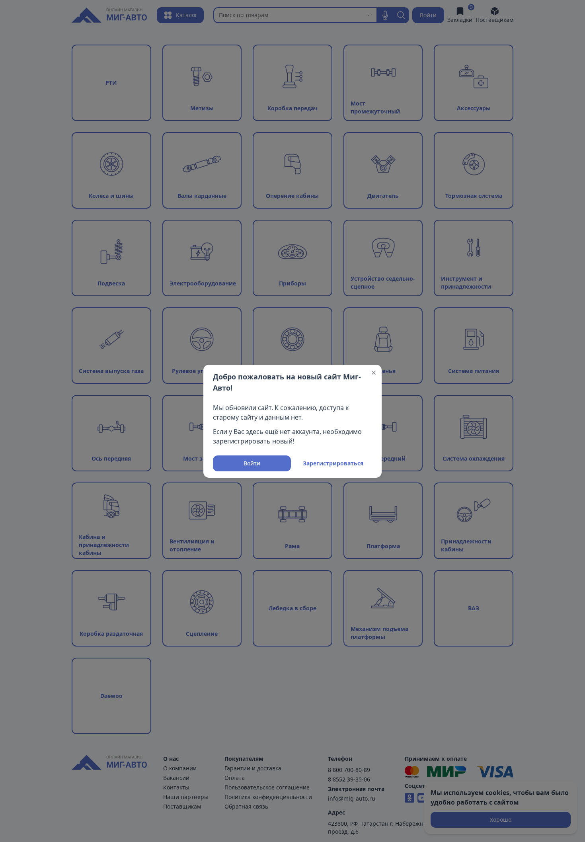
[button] (373, 372)
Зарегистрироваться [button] (333, 463)
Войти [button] (252, 463)
